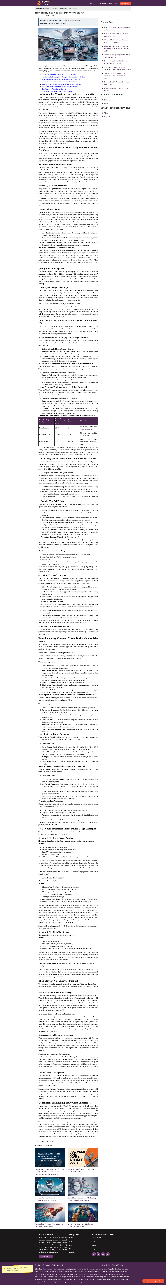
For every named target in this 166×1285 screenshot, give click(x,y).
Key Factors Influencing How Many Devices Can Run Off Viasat (63, 77)
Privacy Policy (105, 1265)
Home (92, 3)
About (71, 1241)
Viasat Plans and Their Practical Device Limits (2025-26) (61, 79)
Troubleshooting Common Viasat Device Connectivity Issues (62, 84)
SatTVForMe (42, 8)
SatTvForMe (45, 1265)
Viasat (106, 113)
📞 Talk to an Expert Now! (153, 1281)
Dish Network (109, 100)
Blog (116, 3)
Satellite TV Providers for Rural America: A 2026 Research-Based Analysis (115, 75)
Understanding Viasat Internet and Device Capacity (59, 74)
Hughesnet (95, 1249)
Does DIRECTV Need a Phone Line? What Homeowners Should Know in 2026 (116, 48)
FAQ (71, 1245)
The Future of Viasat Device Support (54, 89)
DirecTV (107, 104)
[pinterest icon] (107, 1254)
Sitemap (72, 1253)
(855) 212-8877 (125, 3)
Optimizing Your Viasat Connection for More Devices (60, 82)
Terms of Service (117, 1265)
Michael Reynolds (55, 20)
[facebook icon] (98, 1254)
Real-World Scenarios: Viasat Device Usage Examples (60, 86)
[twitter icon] (94, 1254)
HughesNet (108, 117)
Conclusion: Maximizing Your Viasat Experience (58, 91)
